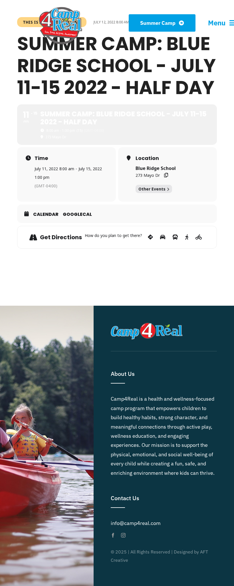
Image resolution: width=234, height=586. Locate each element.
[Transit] (175, 237)
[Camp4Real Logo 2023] (60, 6)
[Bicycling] (199, 237)
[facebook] (113, 535)
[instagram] (123, 535)
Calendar (45, 214)
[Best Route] (150, 237)
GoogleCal (77, 214)
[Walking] (186, 237)
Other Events (152, 189)
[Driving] (162, 237)
